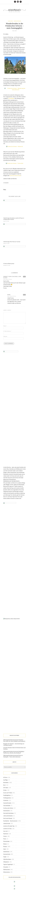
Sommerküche (6, 854)
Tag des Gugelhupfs (8, 864)
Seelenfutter (6, 851)
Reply (24, 276)
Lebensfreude (17, 20)
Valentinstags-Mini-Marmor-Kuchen (11, 241)
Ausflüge (10, 20)
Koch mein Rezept (7, 818)
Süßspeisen (6, 861)
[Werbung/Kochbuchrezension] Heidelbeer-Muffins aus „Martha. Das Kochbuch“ (14, 752)
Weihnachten (6, 869)
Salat (4, 849)
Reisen (5, 844)
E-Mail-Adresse (7, 331)
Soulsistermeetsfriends (15, 175)
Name (5, 326)
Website (5, 336)
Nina (4, 189)
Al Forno (5, 777)
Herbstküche (6, 810)
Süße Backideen (7, 859)
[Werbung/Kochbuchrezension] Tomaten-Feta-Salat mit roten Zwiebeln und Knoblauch (14, 740)
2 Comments (5, 182)
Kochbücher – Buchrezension (10, 821)
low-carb (5, 831)
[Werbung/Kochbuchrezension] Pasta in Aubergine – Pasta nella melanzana (13, 756)
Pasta (4, 838)
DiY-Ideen (5, 787)
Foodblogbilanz (7, 795)
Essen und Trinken (7, 792)
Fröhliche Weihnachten (8, 263)
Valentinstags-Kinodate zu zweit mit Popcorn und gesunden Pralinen (13, 218)
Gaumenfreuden (7, 803)
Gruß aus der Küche (8, 808)
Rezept (5, 846)
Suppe (4, 856)
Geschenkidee (6, 805)
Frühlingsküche (7, 798)
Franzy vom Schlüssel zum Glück (12, 277)
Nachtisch (5, 833)
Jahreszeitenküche (8, 815)
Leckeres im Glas (7, 828)
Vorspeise (5, 867)
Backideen (5, 782)
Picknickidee (6, 841)
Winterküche (6, 872)
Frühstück (5, 800)
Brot (4, 785)
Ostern (5, 836)
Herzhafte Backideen (8, 813)
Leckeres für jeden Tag (8, 826)
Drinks (5, 790)
